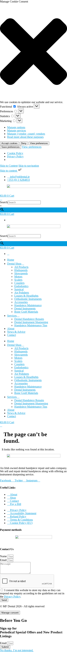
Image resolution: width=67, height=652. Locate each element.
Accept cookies (9, 143)
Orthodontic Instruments (28, 298)
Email (3, 559)
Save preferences (10, 147)
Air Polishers (21, 292)
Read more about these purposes (25, 136)
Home (10, 259)
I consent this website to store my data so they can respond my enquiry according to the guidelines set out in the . (32, 593)
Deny (23, 143)
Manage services (16, 130)
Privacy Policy (15, 156)
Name (4, 556)
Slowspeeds (21, 273)
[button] (33, 52)
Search (4, 202)
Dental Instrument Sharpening (31, 322)
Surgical (19, 289)
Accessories (21, 302)
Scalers (18, 279)
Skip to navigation (28, 165)
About (10, 328)
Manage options (16, 127)
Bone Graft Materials (26, 311)
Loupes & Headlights (26, 295)
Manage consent (10, 612)
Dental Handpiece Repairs (29, 318)
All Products (21, 267)
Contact (11, 334)
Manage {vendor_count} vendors (26, 133)
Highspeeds (21, 270)
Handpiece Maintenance (28, 305)
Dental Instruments (25, 308)
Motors (18, 276)
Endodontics (21, 286)
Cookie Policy (15, 153)
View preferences (39, 143)
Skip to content (9, 170)
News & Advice (16, 331)
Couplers (19, 282)
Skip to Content (9, 165)
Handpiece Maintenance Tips (30, 325)
